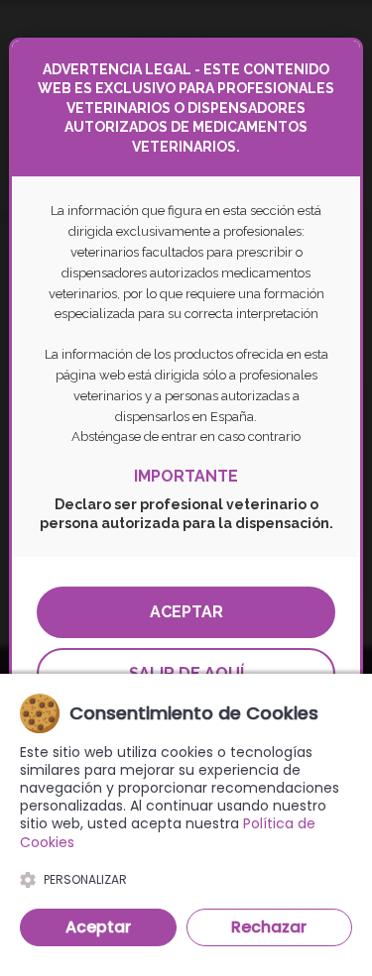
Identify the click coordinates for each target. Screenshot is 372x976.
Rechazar (269, 927)
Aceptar (186, 611)
